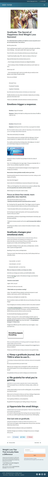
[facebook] (39, 474)
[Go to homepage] (7, 5)
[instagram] (42, 474)
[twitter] (37, 474)
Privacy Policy (11, 474)
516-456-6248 (43, 1)
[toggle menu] (44, 5)
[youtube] (45, 474)
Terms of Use (5, 474)
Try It (35, 455)
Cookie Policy (17, 474)
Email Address (27, 449)
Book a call (32, 1)
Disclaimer (22, 474)
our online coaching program (15, 307)
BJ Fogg (14, 276)
